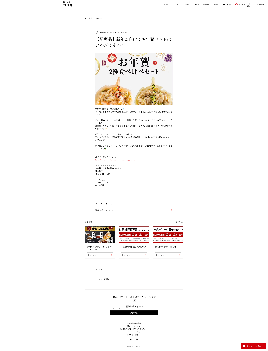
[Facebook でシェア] (96, 204)
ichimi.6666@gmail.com (134, 323)
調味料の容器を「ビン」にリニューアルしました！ (99, 247)
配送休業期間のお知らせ (165, 246)
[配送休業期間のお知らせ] (168, 234)
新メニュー (100, 18)
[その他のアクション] (171, 32)
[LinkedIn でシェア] (107, 204)
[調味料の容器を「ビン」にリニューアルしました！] (100, 234)
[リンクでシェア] (112, 204)
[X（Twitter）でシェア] (101, 204)
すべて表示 (179, 222)
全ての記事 (88, 18)
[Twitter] (224, 5)
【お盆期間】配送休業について (133, 248)
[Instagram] (230, 5)
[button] (248, 5)
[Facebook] (227, 5)
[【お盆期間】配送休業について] (134, 234)
